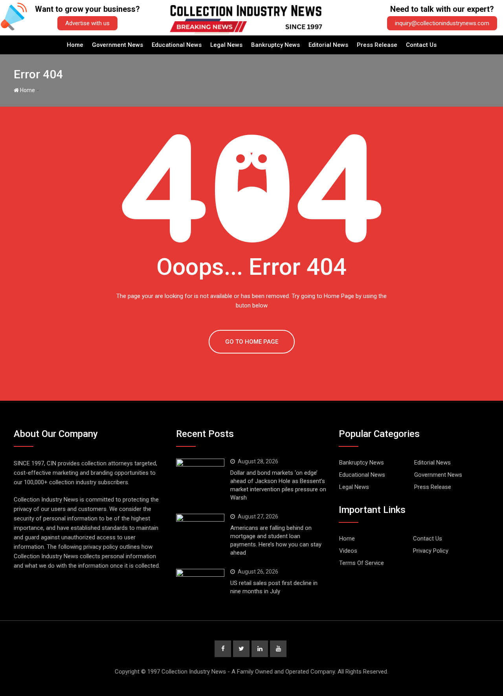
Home (75, 44)
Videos (348, 550)
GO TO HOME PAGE (251, 341)
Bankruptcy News (275, 44)
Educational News (177, 44)
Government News (117, 44)
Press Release (377, 44)
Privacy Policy (430, 550)
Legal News (226, 44)
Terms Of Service (361, 562)
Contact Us (421, 44)
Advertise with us (87, 23)
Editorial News (328, 44)
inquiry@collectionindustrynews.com (442, 23)
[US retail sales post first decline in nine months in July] (200, 581)
